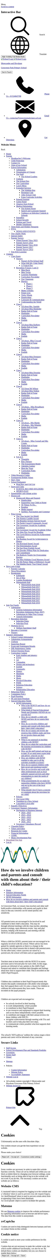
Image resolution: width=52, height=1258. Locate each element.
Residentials (16, 573)
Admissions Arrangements (21, 639)
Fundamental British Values (22, 477)
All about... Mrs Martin (30, 423)
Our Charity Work (18, 234)
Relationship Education (25, 689)
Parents (9, 156)
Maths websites (27, 291)
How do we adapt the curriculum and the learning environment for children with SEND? (36, 746)
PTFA (13, 229)
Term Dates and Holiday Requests (24, 227)
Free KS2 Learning (19, 252)
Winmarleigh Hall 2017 (30, 587)
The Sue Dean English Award (28, 548)
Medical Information (24, 206)
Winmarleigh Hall (23, 582)
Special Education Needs (21, 701)
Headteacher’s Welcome (20, 158)
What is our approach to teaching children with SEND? (34, 741)
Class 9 (19, 405)
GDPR (14, 835)
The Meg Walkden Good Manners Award (32, 560)
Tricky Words (26, 295)
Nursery (19, 259)
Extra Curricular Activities (31, 197)
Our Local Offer (22, 799)
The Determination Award (26, 546)
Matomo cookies (14, 1211)
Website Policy (17, 1072)
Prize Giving (16, 514)
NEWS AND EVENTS (25, 231)
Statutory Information (14, 635)
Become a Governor (19, 630)
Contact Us (15, 163)
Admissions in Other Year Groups (29, 614)
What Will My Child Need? (32, 263)
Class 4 (19, 322)
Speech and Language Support (33, 211)
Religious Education (24, 685)
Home (8, 154)
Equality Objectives (19, 806)
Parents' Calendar (18, 569)
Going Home (21, 202)
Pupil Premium (17, 696)
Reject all (5, 1157)
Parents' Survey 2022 (24, 243)
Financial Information (19, 833)
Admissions (20, 170)
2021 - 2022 (26, 819)
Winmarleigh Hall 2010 (30, 603)
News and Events (13, 566)
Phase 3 (29, 288)
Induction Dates (22, 621)
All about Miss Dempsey (31, 357)
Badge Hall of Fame (29, 311)
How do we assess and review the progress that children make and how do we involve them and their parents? (35, 733)
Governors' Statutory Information (24, 808)
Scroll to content (7, 7)
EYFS (18, 658)
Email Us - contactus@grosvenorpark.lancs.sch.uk (27, 117)
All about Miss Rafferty (30, 325)
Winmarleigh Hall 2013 (30, 596)
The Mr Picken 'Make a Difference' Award (33, 562)
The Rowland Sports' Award (27, 544)
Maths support (27, 509)
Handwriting (26, 297)
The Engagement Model (31, 464)
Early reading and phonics (26, 655)
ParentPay (20, 218)
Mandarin (20, 674)
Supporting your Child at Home (33, 503)
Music (18, 678)
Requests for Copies (19, 831)
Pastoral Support (22, 199)
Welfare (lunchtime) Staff (26, 628)
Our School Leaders (29, 177)
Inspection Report (18, 644)
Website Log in (12, 1077)
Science (19, 687)
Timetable (25, 459)
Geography (20, 669)
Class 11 (19, 439)
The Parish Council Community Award (31, 523)
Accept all (15, 1157)
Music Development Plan (21, 838)
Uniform (19, 179)
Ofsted (8, 1057)
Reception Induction (19, 619)
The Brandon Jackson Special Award (31, 521)
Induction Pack (22, 623)
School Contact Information (22, 637)
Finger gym (25, 293)
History (19, 671)
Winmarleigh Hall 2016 (30, 589)
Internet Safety (17, 236)
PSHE (18, 683)
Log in (8, 842)
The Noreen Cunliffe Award (27, 518)
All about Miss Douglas (30, 373)
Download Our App (14, 840)
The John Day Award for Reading (29, 532)
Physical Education (23, 680)
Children (9, 254)
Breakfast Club (27, 192)
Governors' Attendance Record (28, 824)
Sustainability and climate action (24, 493)
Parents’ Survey (17, 238)
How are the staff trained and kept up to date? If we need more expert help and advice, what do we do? (36, 753)
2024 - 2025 (26, 813)
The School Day (22, 181)
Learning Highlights (29, 275)
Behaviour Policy (18, 692)
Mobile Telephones (23, 224)
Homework (15, 496)
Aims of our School (19, 165)
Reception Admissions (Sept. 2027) (30, 612)
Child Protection (17, 161)
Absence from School (24, 204)
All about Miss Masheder (31, 309)
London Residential (24, 580)
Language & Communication (32, 300)
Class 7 (19, 370)
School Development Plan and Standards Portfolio (26, 1050)
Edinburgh (20, 575)
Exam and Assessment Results (23, 646)
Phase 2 (29, 286)
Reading (24, 507)
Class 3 (19, 304)
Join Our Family (12, 605)
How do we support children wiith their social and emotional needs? (35, 766)
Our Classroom (27, 279)
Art (17, 660)
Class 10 (19, 420)
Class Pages (16, 256)
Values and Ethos (18, 829)
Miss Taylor (26, 272)
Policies (19, 797)
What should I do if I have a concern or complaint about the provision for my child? (35, 792)
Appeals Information (24, 617)
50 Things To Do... (28, 505)
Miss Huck (25, 270)
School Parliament (18, 482)
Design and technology (25, 664)
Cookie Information (19, 1070)
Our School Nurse (28, 208)
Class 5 (19, 338)
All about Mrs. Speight (30, 306)
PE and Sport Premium (20, 699)
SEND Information (23, 703)
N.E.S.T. (19, 457)
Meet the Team (27, 468)
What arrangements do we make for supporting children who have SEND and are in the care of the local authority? (36, 784)
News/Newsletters (18, 571)
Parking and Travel (23, 222)
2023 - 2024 (26, 815)
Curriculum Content (19, 653)
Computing (20, 662)
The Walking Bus (28, 190)
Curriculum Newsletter (30, 277)
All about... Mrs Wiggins (31, 425)
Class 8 (19, 386)
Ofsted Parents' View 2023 (26, 240)
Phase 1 (29, 284)
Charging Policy (17, 826)
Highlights (25, 313)
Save (23, 1256)
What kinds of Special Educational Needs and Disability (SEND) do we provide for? (35, 712)
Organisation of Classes (25, 172)
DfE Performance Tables (21, 648)
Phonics (24, 281)
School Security (22, 220)
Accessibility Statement (20, 1074)
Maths (23, 318)
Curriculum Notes (28, 471)
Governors (10, 1052)
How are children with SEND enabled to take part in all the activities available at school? (33, 760)
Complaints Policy (18, 694)
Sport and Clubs (17, 487)
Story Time (15, 480)
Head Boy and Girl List (25, 484)
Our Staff (20, 174)
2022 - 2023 (26, 817)
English (24, 320)
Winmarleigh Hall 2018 (30, 585)
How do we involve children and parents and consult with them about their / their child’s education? (35, 726)
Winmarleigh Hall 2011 (30, 601)
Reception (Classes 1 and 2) (27, 268)
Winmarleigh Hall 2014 (30, 594)
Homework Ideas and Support (28, 498)
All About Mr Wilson (29, 389)
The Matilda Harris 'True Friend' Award (32, 564)
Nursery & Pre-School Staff (32, 261)
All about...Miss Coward (31, 341)
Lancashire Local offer (25, 803)
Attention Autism (28, 466)
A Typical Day (27, 265)
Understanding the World (31, 302)
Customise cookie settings (31, 1157)
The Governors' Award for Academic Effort (33, 530)
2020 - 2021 (26, 822)
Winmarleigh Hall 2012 (30, 598)
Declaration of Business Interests (29, 810)
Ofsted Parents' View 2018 (26, 245)
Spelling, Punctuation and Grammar (35, 512)
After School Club (28, 195)
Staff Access (11, 1048)
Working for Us (17, 626)
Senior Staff (11, 1055)
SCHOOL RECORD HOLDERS (29, 489)
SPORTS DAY (22, 491)
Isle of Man (20, 578)
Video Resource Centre (20, 475)
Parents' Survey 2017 (24, 247)
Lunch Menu (21, 186)
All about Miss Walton (30, 391)
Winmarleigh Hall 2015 (30, 591)
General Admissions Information (29, 610)
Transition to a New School (27, 801)
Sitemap (9, 1061)
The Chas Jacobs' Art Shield (27, 516)
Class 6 (19, 354)
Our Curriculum (22, 183)
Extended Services (23, 188)
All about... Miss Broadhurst (32, 407)
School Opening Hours (20, 651)
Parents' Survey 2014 (24, 249)
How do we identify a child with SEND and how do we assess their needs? (35, 719)
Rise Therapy (26, 461)
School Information (19, 167)
